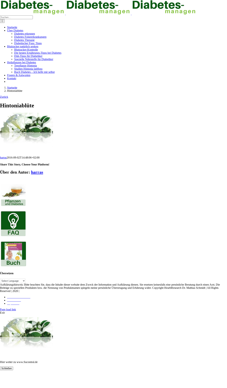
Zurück (4, 96)
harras (3, 157)
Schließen (6, 368)
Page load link (8, 309)
